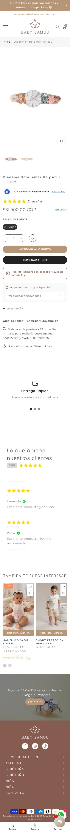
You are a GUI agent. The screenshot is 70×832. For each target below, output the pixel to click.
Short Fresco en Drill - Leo (50, 642)
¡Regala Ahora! (35, 702)
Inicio (6, 41)
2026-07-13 (14, 527)
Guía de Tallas (13, 321)
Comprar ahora (35, 260)
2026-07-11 (14, 495)
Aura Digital (37, 819)
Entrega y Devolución (42, 321)
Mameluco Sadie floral (16, 642)
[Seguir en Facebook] (25, 746)
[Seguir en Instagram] (35, 746)
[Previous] (8, 98)
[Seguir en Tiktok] (45, 746)
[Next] (61, 98)
